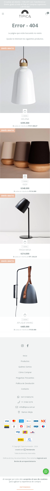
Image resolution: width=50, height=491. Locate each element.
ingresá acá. (42, 458)
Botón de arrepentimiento (25, 461)
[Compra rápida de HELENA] (25, 111)
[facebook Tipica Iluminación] (27, 345)
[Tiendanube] (25, 450)
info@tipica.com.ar (27, 407)
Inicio (25, 355)
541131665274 (27, 397)
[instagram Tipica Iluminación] (22, 345)
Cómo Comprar (25, 372)
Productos (25, 361)
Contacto (25, 389)
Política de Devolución (25, 383)
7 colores (24, 246)
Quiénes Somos (25, 367)
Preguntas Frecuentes (25, 378)
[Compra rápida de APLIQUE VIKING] (25, 315)
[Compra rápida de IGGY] (25, 176)
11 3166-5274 (27, 402)
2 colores (24, 116)
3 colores (24, 181)
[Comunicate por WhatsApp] (46, 471)
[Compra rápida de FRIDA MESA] (25, 242)
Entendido (25, 487)
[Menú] (4, 13)
